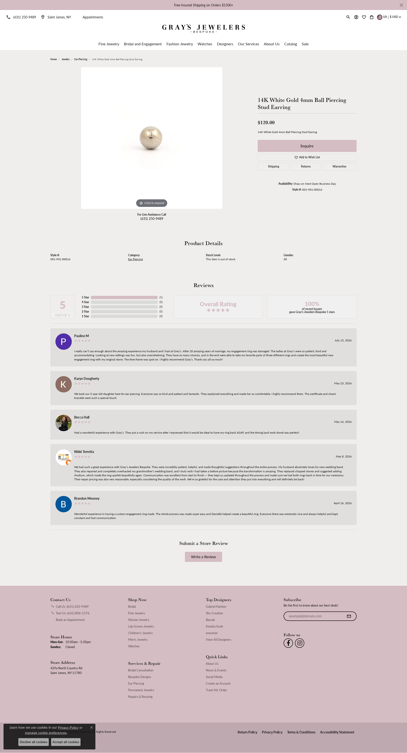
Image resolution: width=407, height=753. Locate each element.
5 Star (85, 297)
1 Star (85, 316)
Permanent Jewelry (141, 690)
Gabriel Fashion (216, 606)
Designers (225, 43)
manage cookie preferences (46, 733)
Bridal (132, 606)
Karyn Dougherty (86, 378)
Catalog (290, 43)
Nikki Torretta (84, 451)
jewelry (65, 59)
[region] (151, 138)
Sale (305, 43)
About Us (272, 43)
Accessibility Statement (337, 732)
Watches (205, 43)
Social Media (214, 677)
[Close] (401, 5)
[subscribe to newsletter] (349, 616)
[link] (20, 17)
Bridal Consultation (140, 670)
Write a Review (203, 556)
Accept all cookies (66, 742)
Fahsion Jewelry (138, 620)
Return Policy (247, 732)
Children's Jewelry (140, 633)
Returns (306, 166)
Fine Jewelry (108, 43)
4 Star (85, 302)
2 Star (85, 312)
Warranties (339, 166)
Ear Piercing (80, 59)
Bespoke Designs (139, 677)
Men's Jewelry (138, 639)
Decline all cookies (33, 742)
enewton (212, 633)
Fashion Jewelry (180, 43)
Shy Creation (214, 613)
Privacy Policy (272, 732)
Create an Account (218, 683)
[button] (348, 17)
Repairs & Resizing (140, 696)
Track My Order (216, 690)
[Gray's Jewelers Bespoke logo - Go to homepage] (204, 29)
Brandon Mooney (86, 498)
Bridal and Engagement (143, 43)
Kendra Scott (214, 626)
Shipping (273, 166)
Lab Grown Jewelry (141, 626)
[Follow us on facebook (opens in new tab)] (288, 643)
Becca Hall (81, 417)
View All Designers (218, 639)
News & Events (216, 670)
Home (53, 59)
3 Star (85, 307)
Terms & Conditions (301, 732)
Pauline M (81, 335)
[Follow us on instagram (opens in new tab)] (299, 643)
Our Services (248, 43)
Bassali (210, 620)
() (161, 297)
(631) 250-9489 (151, 218)
